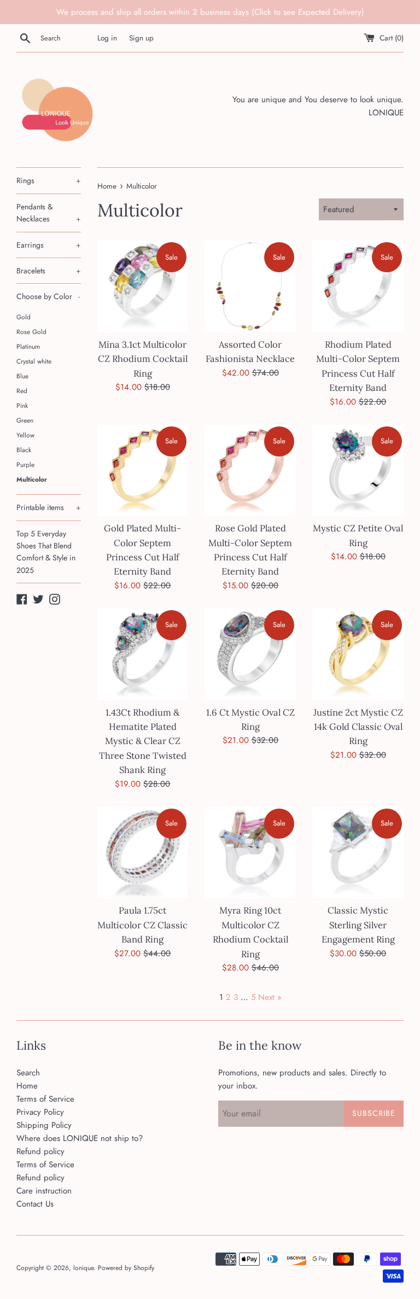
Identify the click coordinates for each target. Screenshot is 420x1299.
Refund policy (40, 1151)
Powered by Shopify (126, 1268)
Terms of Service (45, 1099)
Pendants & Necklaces (48, 212)
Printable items (48, 507)
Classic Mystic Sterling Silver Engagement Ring (358, 924)
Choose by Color (48, 296)
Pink (22, 405)
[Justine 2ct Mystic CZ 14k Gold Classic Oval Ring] (358, 654)
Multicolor (31, 479)
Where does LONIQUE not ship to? (79, 1138)
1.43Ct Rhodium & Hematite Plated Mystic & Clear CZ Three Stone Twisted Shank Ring (142, 741)
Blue (22, 376)
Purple (25, 464)
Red (21, 390)
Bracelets (48, 270)
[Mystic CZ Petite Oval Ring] (358, 470)
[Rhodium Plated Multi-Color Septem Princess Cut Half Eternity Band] (358, 286)
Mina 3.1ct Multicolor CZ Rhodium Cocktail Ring (143, 358)
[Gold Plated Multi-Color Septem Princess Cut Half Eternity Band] (143, 470)
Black (23, 449)
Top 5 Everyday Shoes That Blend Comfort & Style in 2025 (45, 552)
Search (28, 1073)
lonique (83, 1268)
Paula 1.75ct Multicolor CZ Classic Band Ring (142, 924)
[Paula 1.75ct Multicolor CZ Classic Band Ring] (143, 852)
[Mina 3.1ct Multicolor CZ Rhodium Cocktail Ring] (143, 286)
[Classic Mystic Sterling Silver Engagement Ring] (358, 852)
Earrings (48, 244)
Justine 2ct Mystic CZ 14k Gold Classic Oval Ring (358, 726)
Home (27, 1086)
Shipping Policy (44, 1125)
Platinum (28, 346)
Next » (270, 997)
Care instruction (44, 1191)
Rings (48, 180)
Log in (107, 38)
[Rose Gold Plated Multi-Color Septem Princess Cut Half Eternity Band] (250, 470)
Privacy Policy (40, 1112)
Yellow (25, 435)
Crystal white (33, 361)
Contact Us (35, 1204)
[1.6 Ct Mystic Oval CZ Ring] (250, 654)
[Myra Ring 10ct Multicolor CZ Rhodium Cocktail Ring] (250, 852)
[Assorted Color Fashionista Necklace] (250, 286)
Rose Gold (31, 331)
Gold (23, 316)
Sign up (141, 38)
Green (24, 420)
